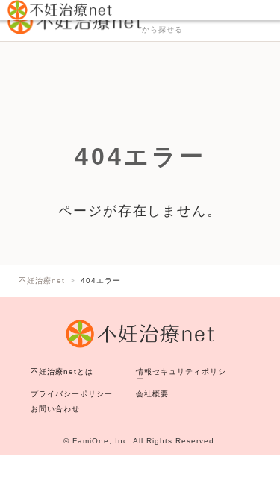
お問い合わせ (55, 409)
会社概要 (152, 394)
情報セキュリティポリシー (181, 375)
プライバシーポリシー (72, 394)
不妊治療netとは (62, 371)
